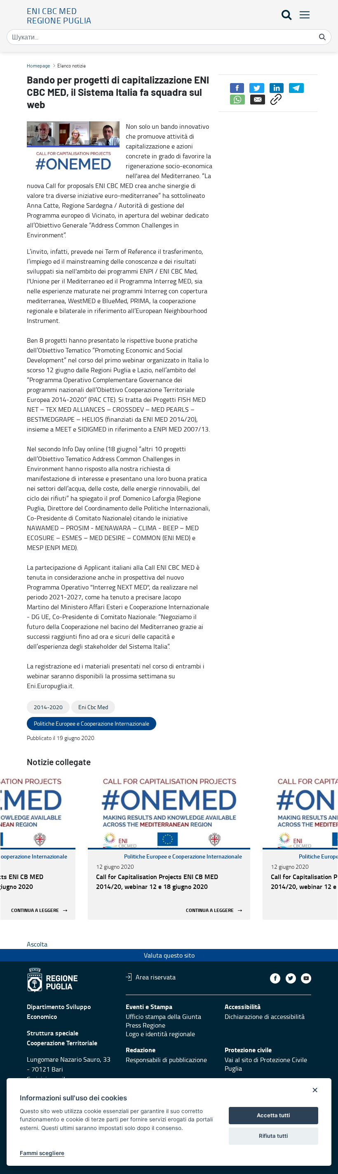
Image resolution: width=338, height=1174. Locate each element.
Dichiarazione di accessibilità (265, 1016)
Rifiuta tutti (273, 1135)
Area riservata (156, 977)
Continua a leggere (35, 911)
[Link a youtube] (306, 978)
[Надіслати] (322, 37)
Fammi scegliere (42, 1153)
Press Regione (145, 1025)
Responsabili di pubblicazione (166, 1059)
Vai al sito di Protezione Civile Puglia (266, 1064)
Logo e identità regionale (160, 1033)
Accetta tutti (273, 1115)
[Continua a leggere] (169, 813)
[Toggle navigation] (302, 15)
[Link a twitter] (291, 978)
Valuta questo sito (169, 955)
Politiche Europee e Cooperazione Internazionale (183, 856)
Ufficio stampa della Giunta (163, 1016)
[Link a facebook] (275, 978)
